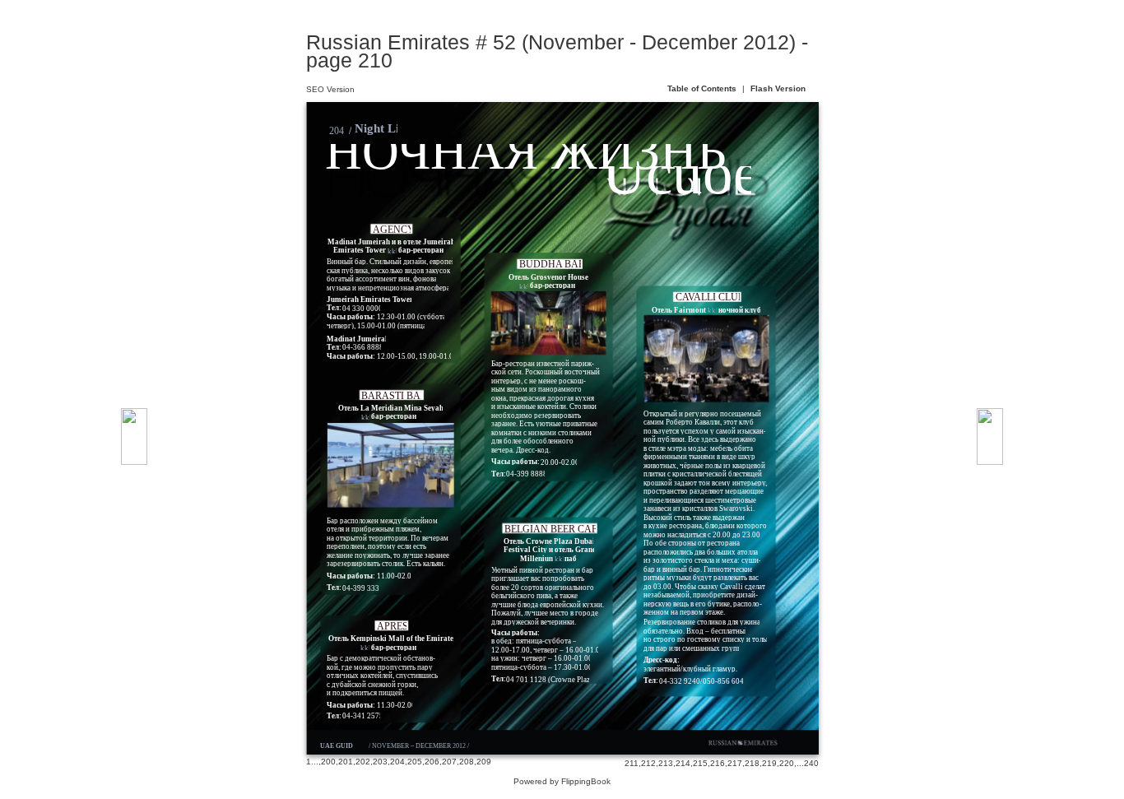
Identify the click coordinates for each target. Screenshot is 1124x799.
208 (466, 761)
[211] (989, 436)
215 (700, 763)
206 (432, 761)
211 (632, 763)
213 (665, 763)
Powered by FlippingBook (562, 781)
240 (811, 763)
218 (752, 763)
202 (362, 761)
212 (648, 763)
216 (717, 763)
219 (769, 763)
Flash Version (778, 88)
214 (683, 763)
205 (414, 761)
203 (380, 761)
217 (734, 763)
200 (328, 761)
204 (397, 761)
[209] (134, 436)
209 (483, 761)
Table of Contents (703, 88)
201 (345, 761)
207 (449, 761)
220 (786, 763)
